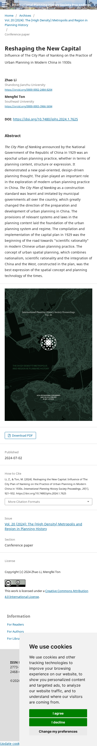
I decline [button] (58, 722)
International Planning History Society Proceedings (51, 5)
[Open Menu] (4, 4)
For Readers (15, 624)
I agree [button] (58, 713)
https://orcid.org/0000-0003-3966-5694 (28, 106)
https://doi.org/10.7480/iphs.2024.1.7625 (45, 119)
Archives (25, 15)
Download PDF (22, 435)
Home (9, 15)
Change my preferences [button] (58, 731)
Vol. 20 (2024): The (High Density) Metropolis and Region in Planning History (46, 22)
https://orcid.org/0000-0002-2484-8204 (28, 89)
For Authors (15, 631)
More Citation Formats (24, 502)
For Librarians (16, 638)
